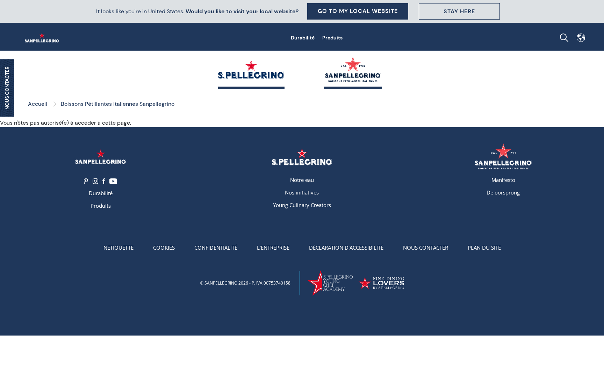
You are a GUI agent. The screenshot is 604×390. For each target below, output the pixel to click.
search (564, 38)
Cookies (164, 247)
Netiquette (118, 247)
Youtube (113, 181)
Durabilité (303, 38)
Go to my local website (358, 11)
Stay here (459, 11)
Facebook (103, 181)
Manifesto (503, 179)
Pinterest (86, 181)
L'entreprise (273, 247)
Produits (332, 38)
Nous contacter (425, 247)
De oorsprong (503, 192)
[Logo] (100, 156)
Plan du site (484, 247)
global (581, 38)
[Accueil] (43, 38)
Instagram (95, 181)
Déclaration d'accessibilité (346, 247)
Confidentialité (215, 247)
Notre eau (302, 179)
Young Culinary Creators (302, 204)
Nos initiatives (302, 192)
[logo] (503, 156)
